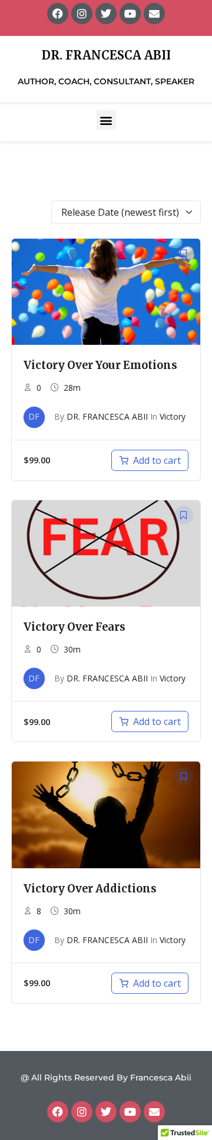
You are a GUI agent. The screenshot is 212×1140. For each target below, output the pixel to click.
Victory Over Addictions (90, 888)
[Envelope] (154, 1111)
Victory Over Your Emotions (100, 365)
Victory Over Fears (74, 627)
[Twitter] (106, 1111)
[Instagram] (81, 1111)
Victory (173, 416)
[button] (106, 120)
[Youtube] (130, 1111)
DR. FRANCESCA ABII (107, 416)
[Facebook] (57, 1111)
